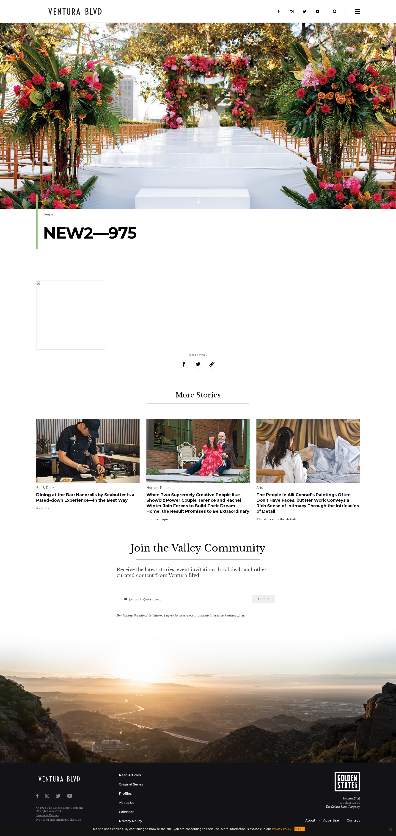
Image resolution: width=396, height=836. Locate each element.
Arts (259, 488)
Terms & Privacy (47, 815)
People (165, 488)
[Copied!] (212, 364)
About (310, 820)
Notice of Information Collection (58, 819)
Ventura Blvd (351, 798)
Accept (299, 829)
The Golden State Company (342, 806)
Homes (152, 488)
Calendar (126, 812)
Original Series (131, 784)
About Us (126, 803)
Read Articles (130, 775)
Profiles (125, 793)
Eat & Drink (45, 488)
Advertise (331, 820)
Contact (353, 820)
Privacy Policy (130, 821)
